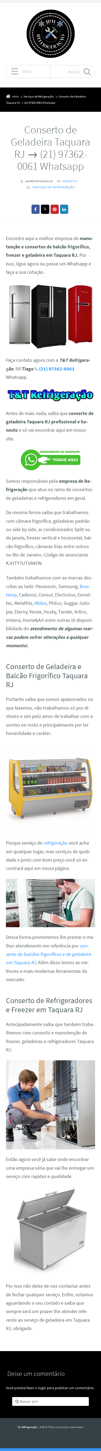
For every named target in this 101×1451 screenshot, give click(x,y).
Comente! (70, 181)
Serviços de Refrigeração (53, 187)
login (42, 1387)
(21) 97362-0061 (57, 369)
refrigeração (55, 843)
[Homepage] (51, 34)
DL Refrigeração (27, 1427)
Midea (40, 603)
